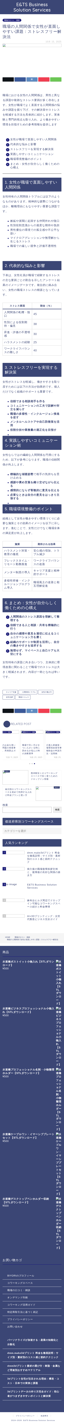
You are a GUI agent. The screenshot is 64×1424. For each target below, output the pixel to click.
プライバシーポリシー (20, 1319)
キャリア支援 (10, 692)
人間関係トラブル (29, 692)
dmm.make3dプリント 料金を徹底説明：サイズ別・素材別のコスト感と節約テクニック (33, 1355)
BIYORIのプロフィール (20, 1275)
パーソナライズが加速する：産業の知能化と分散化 (33, 1342)
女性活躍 (9, 697)
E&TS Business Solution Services (32, 7)
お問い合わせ (15, 1326)
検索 (5, 804)
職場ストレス (23, 697)
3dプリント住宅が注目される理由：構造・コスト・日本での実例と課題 (33, 1380)
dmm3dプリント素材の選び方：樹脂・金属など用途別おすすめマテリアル (33, 1368)
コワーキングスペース (20, 1283)
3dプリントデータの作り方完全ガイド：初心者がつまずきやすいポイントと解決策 (33, 1393)
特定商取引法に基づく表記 (22, 1312)
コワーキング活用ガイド (21, 1305)
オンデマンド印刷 (17, 1297)
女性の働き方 (46, 692)
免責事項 (44, 1416)
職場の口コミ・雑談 (12, 20)
